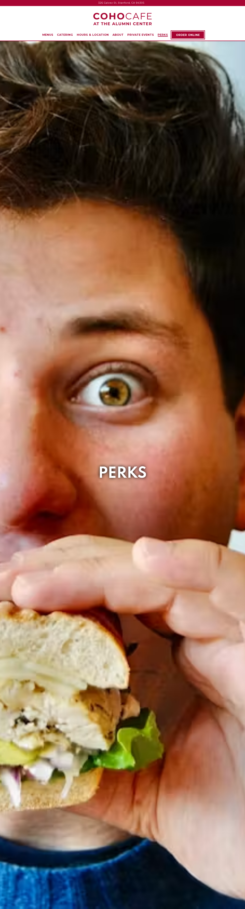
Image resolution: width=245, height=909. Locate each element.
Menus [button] (47, 34)
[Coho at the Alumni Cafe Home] (122, 18)
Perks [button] (163, 34)
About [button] (118, 34)
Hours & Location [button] (93, 34)
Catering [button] (65, 34)
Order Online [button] (188, 35)
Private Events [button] (140, 34)
